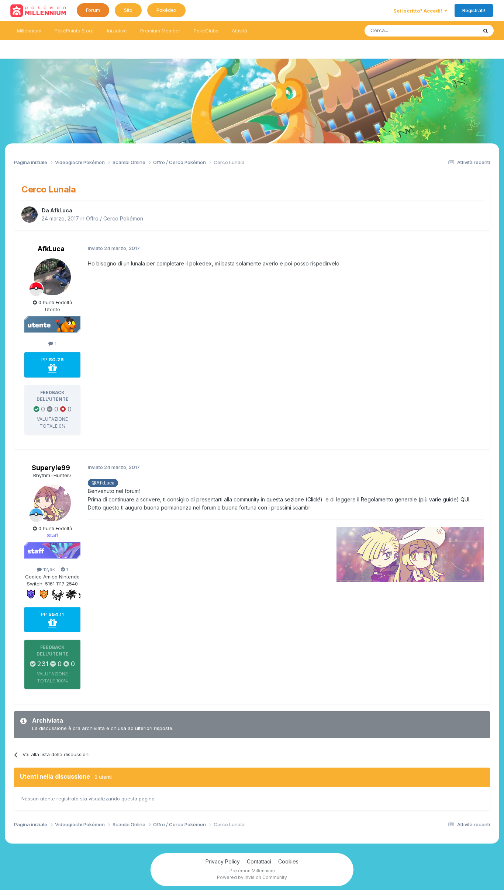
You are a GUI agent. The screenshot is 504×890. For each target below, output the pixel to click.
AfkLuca (61, 210)
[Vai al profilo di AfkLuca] (29, 214)
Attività (239, 31)
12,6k (48, 569)
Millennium (29, 31)
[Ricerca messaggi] (485, 30)
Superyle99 (51, 468)
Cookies (288, 861)
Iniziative (117, 31)
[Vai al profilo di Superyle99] (52, 502)
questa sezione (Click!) (294, 499)
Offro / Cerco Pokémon (114, 218)
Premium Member (160, 31)
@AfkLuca (103, 483)
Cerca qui (457, 30)
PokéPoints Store (74, 31)
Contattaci (259, 861)
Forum (93, 10)
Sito (128, 10)
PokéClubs (206, 31)
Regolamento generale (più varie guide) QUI (415, 499)
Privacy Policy (223, 861)
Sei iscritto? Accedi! (418, 11)
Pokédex (166, 10)
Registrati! (473, 10)
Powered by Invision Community (252, 877)
